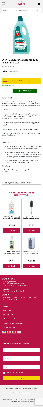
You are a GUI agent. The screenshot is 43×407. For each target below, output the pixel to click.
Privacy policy (18, 388)
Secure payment (9, 327)
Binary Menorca (25, 393)
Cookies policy (27, 388)
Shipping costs (8, 314)
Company (6, 306)
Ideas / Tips (7, 310)
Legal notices (9, 388)
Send (22, 378)
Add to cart (26, 91)
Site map (35, 388)
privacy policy (18, 372)
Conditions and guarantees (13, 323)
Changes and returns (10, 319)
